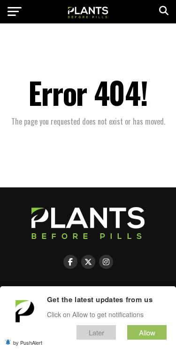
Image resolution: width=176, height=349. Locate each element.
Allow (147, 332)
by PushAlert (27, 342)
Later (96, 332)
